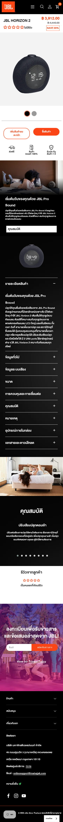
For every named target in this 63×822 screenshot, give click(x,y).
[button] (57, 7)
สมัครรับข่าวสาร (44, 647)
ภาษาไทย (49, 818)
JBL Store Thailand (33, 813)
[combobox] (51, 818)
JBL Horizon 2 (17, 21)
